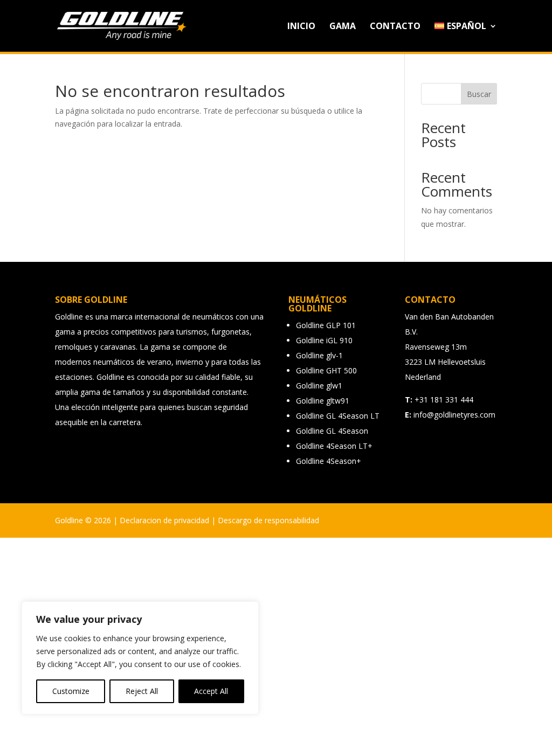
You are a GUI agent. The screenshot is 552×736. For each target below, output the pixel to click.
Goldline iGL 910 (324, 340)
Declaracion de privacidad (164, 520)
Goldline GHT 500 (326, 370)
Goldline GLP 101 (326, 325)
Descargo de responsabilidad (268, 520)
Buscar (479, 94)
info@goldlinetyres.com (454, 414)
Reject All (142, 691)
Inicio (301, 27)
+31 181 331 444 (444, 399)
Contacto (395, 27)
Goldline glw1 (319, 385)
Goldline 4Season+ (328, 461)
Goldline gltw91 (322, 400)
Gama (342, 27)
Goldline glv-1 (319, 355)
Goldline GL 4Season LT (338, 416)
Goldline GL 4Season (332, 431)
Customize (70, 691)
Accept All (211, 691)
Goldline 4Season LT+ (334, 446)
